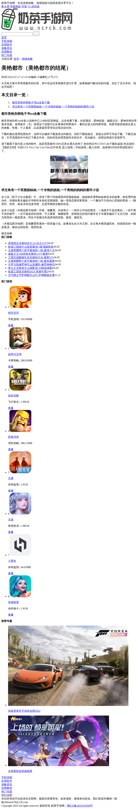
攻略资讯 (6, 48)
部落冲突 (13, 436)
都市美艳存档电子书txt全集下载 (31, 102)
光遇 (10, 478)
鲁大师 (5, 6)
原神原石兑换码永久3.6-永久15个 (27, 243)
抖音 (24, 6)
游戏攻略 (27, 58)
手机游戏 (6, 41)
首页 (4, 37)
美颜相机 (15, 6)
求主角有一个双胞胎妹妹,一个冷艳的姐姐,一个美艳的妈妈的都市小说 (53, 106)
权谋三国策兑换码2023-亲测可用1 (28, 271)
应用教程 (6, 51)
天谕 (10, 519)
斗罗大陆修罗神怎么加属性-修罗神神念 (31, 264)
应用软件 (6, 44)
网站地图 (6, 795)
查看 (10, 325)
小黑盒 (12, 560)
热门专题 (6, 55)
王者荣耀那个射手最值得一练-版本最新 (31, 260)
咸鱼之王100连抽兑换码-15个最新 (28, 253)
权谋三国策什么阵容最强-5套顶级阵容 (30, 246)
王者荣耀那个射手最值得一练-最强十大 (31, 250)
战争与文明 (15, 354)
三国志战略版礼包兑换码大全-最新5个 (30, 257)
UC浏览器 (34, 6)
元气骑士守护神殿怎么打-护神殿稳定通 (31, 275)
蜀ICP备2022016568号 (80, 805)
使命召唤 (13, 395)
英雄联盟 (13, 602)
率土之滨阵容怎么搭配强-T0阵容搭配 (30, 268)
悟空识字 (13, 312)
